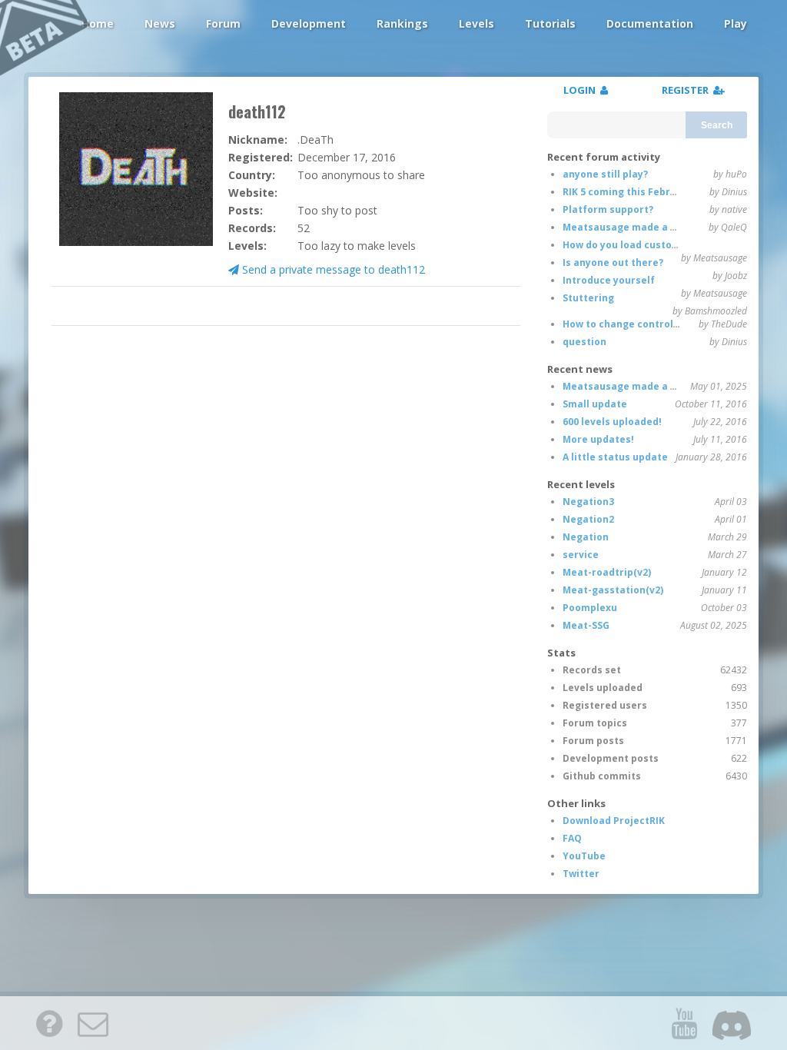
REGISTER (687, 90)
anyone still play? (605, 174)
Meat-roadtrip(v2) (607, 572)
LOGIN (581, 90)
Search (716, 125)
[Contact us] (93, 1023)
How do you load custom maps (636, 244)
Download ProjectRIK (614, 820)
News (159, 23)
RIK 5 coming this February (627, 191)
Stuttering (588, 297)
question (584, 341)
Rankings (402, 23)
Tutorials (550, 23)
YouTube (584, 855)
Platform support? (608, 209)
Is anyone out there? (613, 262)
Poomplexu (590, 607)
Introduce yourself (609, 280)
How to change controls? (623, 324)
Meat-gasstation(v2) (613, 589)
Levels (476, 23)
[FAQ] (49, 1023)
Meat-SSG (586, 625)
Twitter (581, 873)
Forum (223, 23)
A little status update (615, 457)
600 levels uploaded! (612, 421)
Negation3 (588, 501)
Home (97, 23)
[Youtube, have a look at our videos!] (684, 1023)
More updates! (598, 439)
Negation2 (588, 519)
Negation (586, 536)
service (581, 554)
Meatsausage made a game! (632, 227)
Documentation (649, 23)
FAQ (572, 838)
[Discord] (731, 1023)
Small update (595, 403)
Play (735, 23)
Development (308, 23)
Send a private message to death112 (332, 269)
